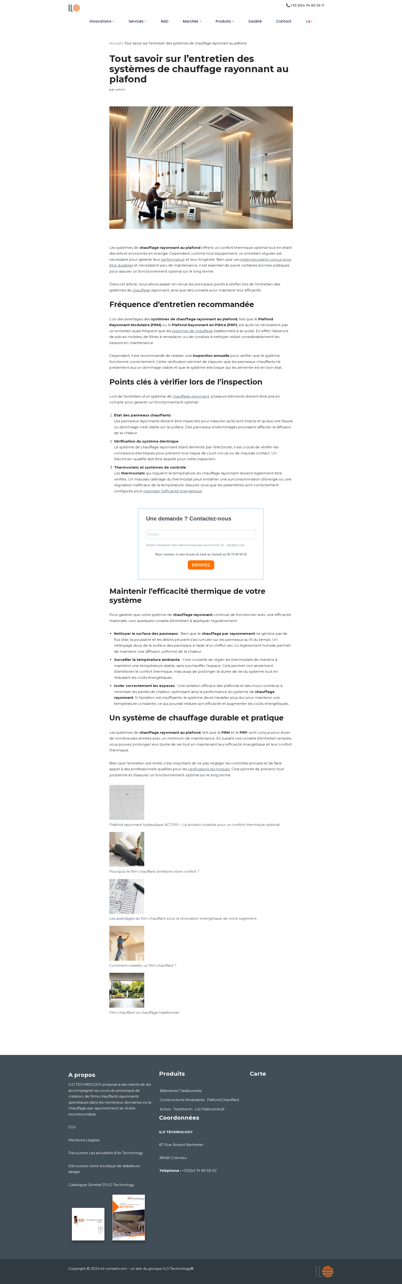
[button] (113, 21)
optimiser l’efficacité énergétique (172, 491)
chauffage (141, 290)
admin (120, 89)
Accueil (115, 43)
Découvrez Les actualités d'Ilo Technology (105, 1153)
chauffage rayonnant (190, 396)
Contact (283, 21)
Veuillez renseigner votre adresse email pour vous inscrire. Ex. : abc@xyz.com (195, 545)
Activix (165, 1109)
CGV (72, 1127)
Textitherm (183, 1109)
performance (173, 259)
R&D (164, 21)
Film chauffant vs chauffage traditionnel (144, 1012)
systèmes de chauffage (192, 331)
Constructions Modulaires (182, 1100)
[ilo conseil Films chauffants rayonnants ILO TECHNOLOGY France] (74, 8)
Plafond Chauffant (223, 1100)
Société (255, 21)
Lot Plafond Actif (209, 1109)
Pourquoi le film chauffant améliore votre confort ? (154, 871)
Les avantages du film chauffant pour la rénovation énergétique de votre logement (183, 918)
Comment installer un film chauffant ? (142, 965)
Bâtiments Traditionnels (180, 1090)
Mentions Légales (84, 1140)
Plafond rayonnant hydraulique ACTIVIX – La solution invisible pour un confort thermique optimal (194, 824)
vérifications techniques (209, 769)
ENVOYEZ (201, 565)
